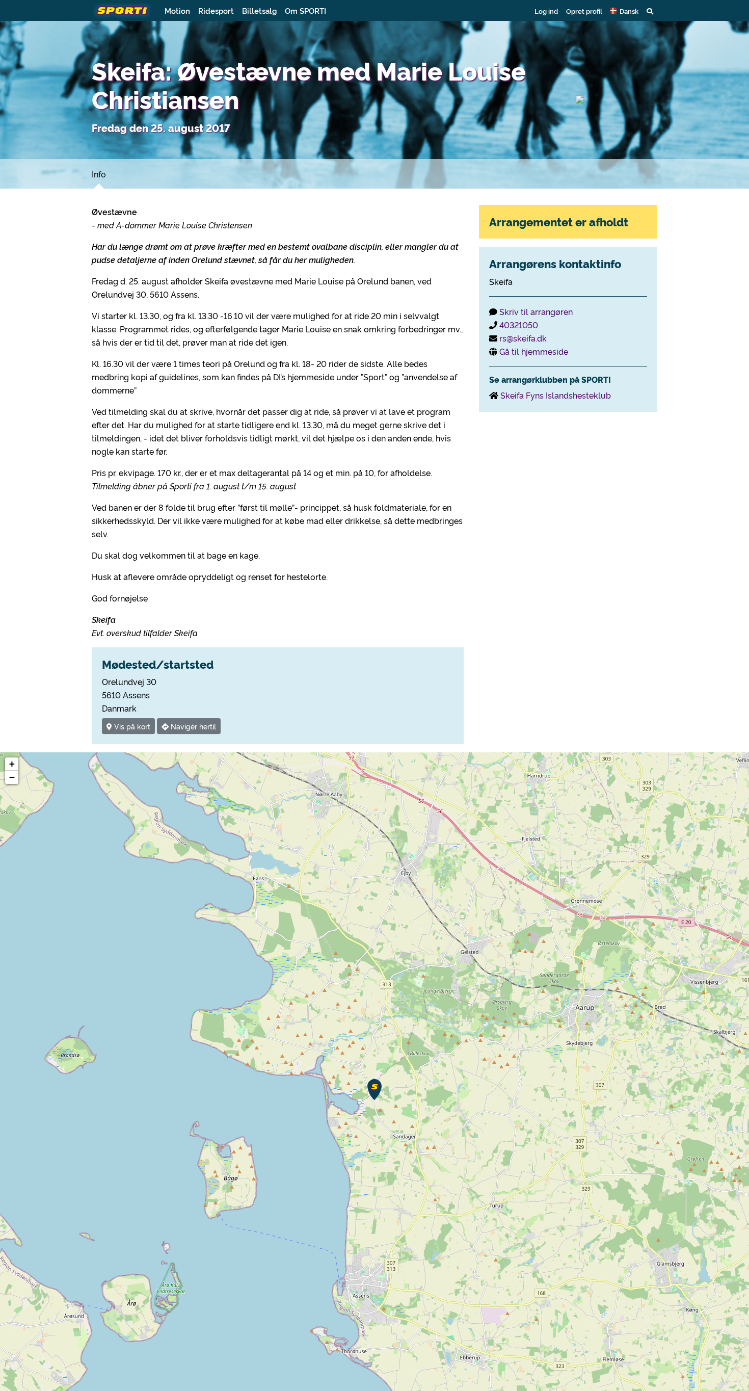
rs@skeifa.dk (523, 338)
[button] (624, 10)
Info (99, 173)
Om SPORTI (305, 10)
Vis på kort (131, 726)
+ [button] (12, 763)
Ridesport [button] (216, 10)
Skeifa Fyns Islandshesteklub (555, 395)
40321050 (518, 324)
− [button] (12, 777)
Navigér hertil (192, 726)
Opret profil (584, 10)
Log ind (546, 10)
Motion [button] (177, 10)
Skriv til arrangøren (536, 311)
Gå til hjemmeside (533, 351)
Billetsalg (259, 10)
